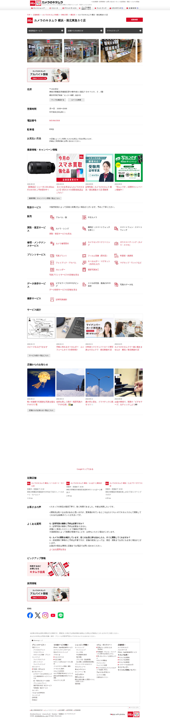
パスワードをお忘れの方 (126, 664)
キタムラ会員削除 (124, 662)
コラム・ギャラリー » (103, 645)
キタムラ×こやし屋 (59, 680)
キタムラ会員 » (123, 655)
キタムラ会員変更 (124, 660)
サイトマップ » (123, 667)
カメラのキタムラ (123, 647)
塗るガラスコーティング (61, 652)
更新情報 (77, 684)
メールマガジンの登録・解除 (62, 666)
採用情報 (102, 1)
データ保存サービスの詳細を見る (63, 290)
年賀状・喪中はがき (39, 669)
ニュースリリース (51, 710)
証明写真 (34, 697)
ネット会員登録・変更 (123, 1)
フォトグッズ (36, 695)
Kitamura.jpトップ (38, 640)
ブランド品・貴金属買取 (83, 659)
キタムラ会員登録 (124, 657)
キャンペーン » (80, 669)
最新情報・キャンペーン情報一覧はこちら (44, 198)
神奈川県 (64, 15)
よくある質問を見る (57, 549)
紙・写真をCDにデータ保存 (41, 681)
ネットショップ (79, 647)
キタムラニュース (80, 667)
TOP (28, 15)
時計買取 (79, 657)
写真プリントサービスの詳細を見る (64, 275)
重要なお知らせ (79, 677)
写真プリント (36, 647)
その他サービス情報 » (61, 645)
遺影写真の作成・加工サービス (42, 685)
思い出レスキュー (37, 671)
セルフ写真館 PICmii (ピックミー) (63, 673)
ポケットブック (38, 662)
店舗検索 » (121, 645)
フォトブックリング (39, 664)
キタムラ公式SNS (59, 671)
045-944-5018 (54, 120)
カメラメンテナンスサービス (62, 650)
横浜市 (73, 15)
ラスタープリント (38, 652)
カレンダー (35, 690)
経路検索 (134, 20)
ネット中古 (79, 652)
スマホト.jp (57, 654)
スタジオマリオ (59, 657)
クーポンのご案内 (59, 668)
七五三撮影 (58, 659)
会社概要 (95, 1)
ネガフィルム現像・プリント (41, 654)
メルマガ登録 (135, 1)
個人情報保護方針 (37, 710)
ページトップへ (134, 707)
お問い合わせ (110, 1)
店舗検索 (36, 15)
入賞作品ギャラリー (102, 677)
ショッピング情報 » (81, 645)
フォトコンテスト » (103, 672)
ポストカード (36, 667)
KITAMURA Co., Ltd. (41, 716)
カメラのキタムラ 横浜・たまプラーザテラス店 (126, 484)
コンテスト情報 (101, 675)
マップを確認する (57, 100)
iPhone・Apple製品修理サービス (63, 647)
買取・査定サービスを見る (60, 234)
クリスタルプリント (39, 650)
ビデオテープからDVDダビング (42, 674)
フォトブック (36, 657)
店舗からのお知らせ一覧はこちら (41, 410)
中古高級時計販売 (81, 654)
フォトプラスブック (39, 659)
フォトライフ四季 (101, 665)
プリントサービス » (39, 645)
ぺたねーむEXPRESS (38, 693)
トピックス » (79, 674)
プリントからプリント (39, 683)
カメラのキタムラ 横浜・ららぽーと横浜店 (86, 483)
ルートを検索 (76, 100)
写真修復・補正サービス (40, 688)
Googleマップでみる (85, 469)
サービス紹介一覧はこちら (38, 355)
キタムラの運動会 (101, 660)
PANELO (34, 700)
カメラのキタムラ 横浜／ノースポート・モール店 (47, 484)
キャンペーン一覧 (80, 672)
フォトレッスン (101, 663)
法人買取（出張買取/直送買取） (85, 662)
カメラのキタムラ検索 (50, 15)
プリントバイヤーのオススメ (83, 664)
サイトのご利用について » (127, 670)
